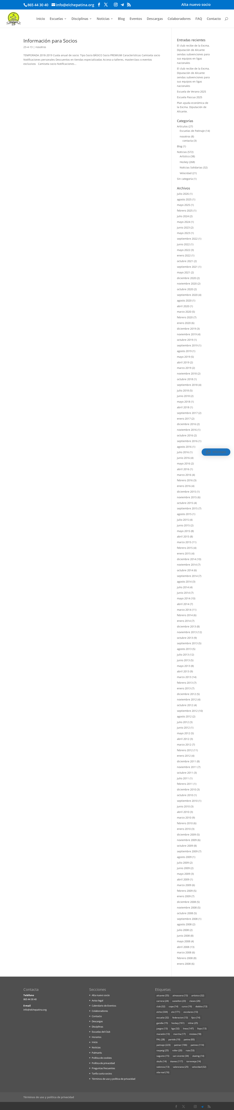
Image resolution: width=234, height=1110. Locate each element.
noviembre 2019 (187, 334)
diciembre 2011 (186, 761)
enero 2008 (184, 963)
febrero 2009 (185, 890)
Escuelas (56, 19)
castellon (179, 1001)
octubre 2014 (185, 570)
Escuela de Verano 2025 (191, 91)
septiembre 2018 (187, 385)
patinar (180, 1044)
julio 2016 (183, 452)
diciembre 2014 (186, 559)
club (160, 1006)
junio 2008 (183, 935)
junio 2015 (183, 525)
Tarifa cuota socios (102, 1073)
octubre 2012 (185, 705)
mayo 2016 (183, 463)
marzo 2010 (184, 817)
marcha (179, 1034)
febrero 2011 (185, 784)
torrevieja (193, 1061)
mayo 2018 (183, 401)
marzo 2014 (184, 609)
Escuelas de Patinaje (192, 130)
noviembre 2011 (187, 767)
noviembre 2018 (187, 373)
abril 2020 (183, 306)
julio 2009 (183, 862)
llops (202, 1028)
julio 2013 (183, 654)
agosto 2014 (184, 581)
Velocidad (186, 173)
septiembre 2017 (187, 413)
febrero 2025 (185, 210)
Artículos (182, 126)
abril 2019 (183, 362)
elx (175, 1011)
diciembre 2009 (186, 834)
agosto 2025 (184, 199)
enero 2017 (184, 418)
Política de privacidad (103, 1063)
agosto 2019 (184, 351)
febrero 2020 (185, 317)
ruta (190, 1050)
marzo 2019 (184, 368)
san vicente (181, 1055)
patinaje (163, 1044)
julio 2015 (183, 519)
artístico (197, 995)
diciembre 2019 (186, 328)
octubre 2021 (185, 261)
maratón (163, 1034)
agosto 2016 (184, 446)
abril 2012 (183, 739)
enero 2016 (184, 486)
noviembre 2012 (187, 699)
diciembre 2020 (186, 278)
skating (198, 1055)
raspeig (162, 1050)
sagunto (162, 1055)
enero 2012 (184, 755)
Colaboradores (179, 19)
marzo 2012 (184, 744)
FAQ (198, 19)
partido (174, 1039)
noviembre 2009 (187, 840)
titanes (176, 1061)
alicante (162, 995)
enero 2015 (184, 553)
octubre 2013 (185, 638)
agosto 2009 (184, 857)
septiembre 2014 (187, 576)
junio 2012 (183, 727)
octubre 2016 (185, 435)
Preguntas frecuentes (103, 1068)
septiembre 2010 (187, 800)
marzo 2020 (184, 311)
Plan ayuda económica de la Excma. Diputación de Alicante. (192, 107)
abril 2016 (183, 469)
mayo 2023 (183, 233)
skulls (161, 1061)
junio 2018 (183, 396)
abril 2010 (183, 812)
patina (189, 1039)
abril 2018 (183, 407)
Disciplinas (79, 19)
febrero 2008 (185, 958)
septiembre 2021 (187, 266)
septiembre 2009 (187, 851)
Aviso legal (97, 1000)
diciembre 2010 (186, 789)
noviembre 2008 (187, 907)
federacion (180, 1017)
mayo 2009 (183, 873)
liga (175, 1028)
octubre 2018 (185, 379)
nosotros (40, 47)
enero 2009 (184, 896)
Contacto (214, 19)
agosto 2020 (184, 300)
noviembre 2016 (187, 429)
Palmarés (97, 1052)
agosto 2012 (184, 716)
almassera (180, 995)
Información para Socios (50, 40)
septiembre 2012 (187, 711)
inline (193, 1023)
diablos (201, 1006)
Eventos (136, 19)
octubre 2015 (185, 503)
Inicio (40, 19)
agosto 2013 (184, 649)
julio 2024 (183, 216)
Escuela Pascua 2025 (189, 97)
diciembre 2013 (186, 626)
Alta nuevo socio (196, 5)
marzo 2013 (184, 677)
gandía (162, 1023)
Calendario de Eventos (104, 1005)
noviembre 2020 (187, 283)
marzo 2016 (184, 475)
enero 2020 (184, 323)
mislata (195, 1034)
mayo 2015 (183, 531)
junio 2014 (183, 592)
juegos (162, 1028)
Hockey (184, 162)
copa (173, 1006)
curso (187, 1006)
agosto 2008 (184, 924)
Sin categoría (185, 178)
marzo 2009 (184, 885)
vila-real (162, 1072)
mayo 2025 (183, 205)
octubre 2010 (185, 795)
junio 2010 (183, 806)
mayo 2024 (183, 222)
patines (197, 1044)
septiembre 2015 (187, 508)
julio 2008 (183, 930)
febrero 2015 (185, 548)
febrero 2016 (185, 480)
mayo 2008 (183, 941)
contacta (187, 140)
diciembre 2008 (186, 902)
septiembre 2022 (187, 238)
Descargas (155, 19)
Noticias (103, 19)
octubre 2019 (185, 339)
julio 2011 (183, 778)
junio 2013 (183, 660)
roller (177, 1050)
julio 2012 (183, 722)
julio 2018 (183, 390)
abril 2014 (183, 604)
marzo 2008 (184, 952)
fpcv (195, 1017)
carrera (162, 1001)
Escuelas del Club (101, 1031)
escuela (162, 1017)
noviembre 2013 (187, 632)
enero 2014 (184, 621)
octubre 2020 (185, 289)
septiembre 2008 (187, 919)
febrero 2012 (185, 750)
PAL (160, 1039)
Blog (121, 19)
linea (188, 1028)
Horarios (96, 1037)
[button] (216, 452)
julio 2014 (183, 587)
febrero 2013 (185, 682)
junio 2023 (183, 227)
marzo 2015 (184, 542)
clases (194, 1001)
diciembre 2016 (186, 424)
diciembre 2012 (186, 694)
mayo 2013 (183, 666)
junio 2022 (183, 244)
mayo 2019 (183, 356)
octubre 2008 (185, 913)
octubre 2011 (185, 772)
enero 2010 (184, 829)
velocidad (199, 1066)
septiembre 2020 (187, 295)
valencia (162, 1066)
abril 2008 (183, 947)
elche (162, 1011)
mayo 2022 (183, 250)
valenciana (180, 1066)
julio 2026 (183, 193)
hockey (177, 1023)
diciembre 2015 (186, 491)
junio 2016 (183, 458)
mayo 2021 (183, 272)
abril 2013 (183, 671)
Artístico (185, 156)
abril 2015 (183, 536)
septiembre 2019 (187, 345)
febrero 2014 (185, 615)
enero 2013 (184, 688)
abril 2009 (183, 879)
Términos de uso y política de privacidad (113, 1078)
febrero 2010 (185, 823)
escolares (191, 1011)
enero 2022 (184, 255)
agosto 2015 (184, 514)
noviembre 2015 (187, 497)
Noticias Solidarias (191, 167)
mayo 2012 (183, 733)
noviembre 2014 (187, 564)
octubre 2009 (185, 845)
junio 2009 (183, 868)
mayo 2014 (183, 598)
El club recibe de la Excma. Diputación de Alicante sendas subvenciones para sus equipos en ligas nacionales (193, 54)
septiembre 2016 (187, 441)
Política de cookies (102, 1057)
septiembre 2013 (187, 643)
